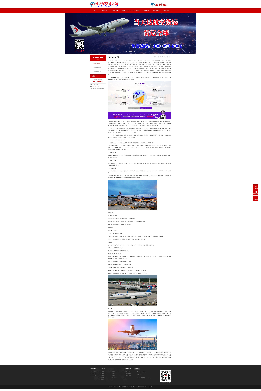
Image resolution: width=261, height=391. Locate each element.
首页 (95, 10)
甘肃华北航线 (101, 373)
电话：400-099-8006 (141, 374)
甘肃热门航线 (101, 379)
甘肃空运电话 (166, 10)
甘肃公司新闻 (128, 371)
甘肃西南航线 (113, 375)
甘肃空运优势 (135, 10)
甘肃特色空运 (146, 10)
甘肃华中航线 (113, 373)
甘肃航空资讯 (125, 10)
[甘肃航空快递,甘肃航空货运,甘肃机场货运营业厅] (105, 4)
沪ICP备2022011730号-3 (143, 386)
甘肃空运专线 (115, 10)
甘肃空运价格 (156, 10)
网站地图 (150, 386)
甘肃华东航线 (101, 371)
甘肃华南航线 (113, 371)
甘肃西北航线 (101, 377)
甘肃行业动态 (128, 373)
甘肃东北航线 (101, 375)
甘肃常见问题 (128, 375)
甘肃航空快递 (105, 10)
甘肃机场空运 (113, 377)
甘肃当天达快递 (167, 57)
